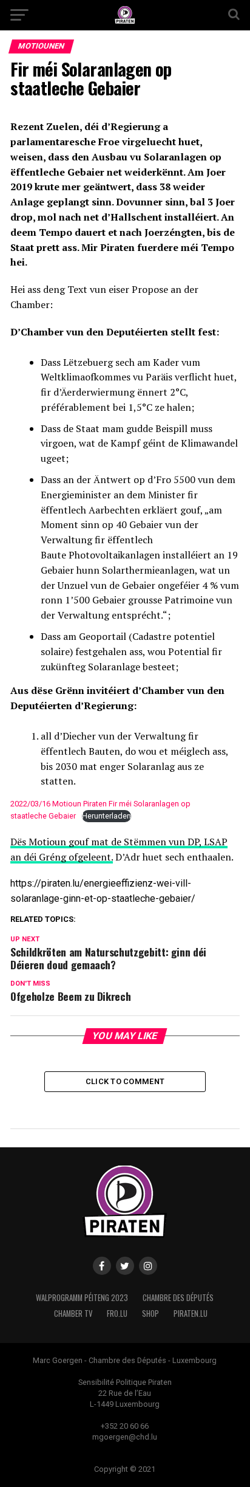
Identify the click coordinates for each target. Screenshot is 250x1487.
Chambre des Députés (178, 1297)
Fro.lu (117, 1313)
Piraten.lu (191, 1313)
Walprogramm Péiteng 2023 (82, 1297)
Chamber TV (73, 1313)
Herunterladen (106, 815)
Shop (150, 1313)
